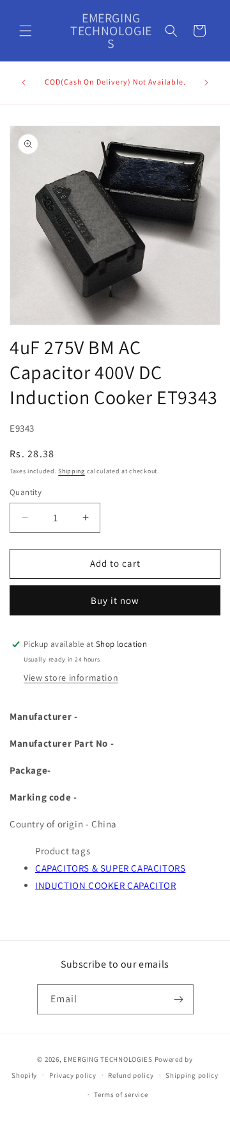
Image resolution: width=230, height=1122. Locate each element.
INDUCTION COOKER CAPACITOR (105, 885)
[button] (26, 31)
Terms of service (121, 1094)
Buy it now (115, 600)
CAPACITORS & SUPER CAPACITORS (110, 868)
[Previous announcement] (24, 83)
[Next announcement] (206, 83)
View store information (71, 677)
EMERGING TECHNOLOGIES (108, 1059)
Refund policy (130, 1075)
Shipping (71, 471)
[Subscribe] (179, 999)
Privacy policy (72, 1075)
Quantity (26, 492)
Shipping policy (191, 1075)
